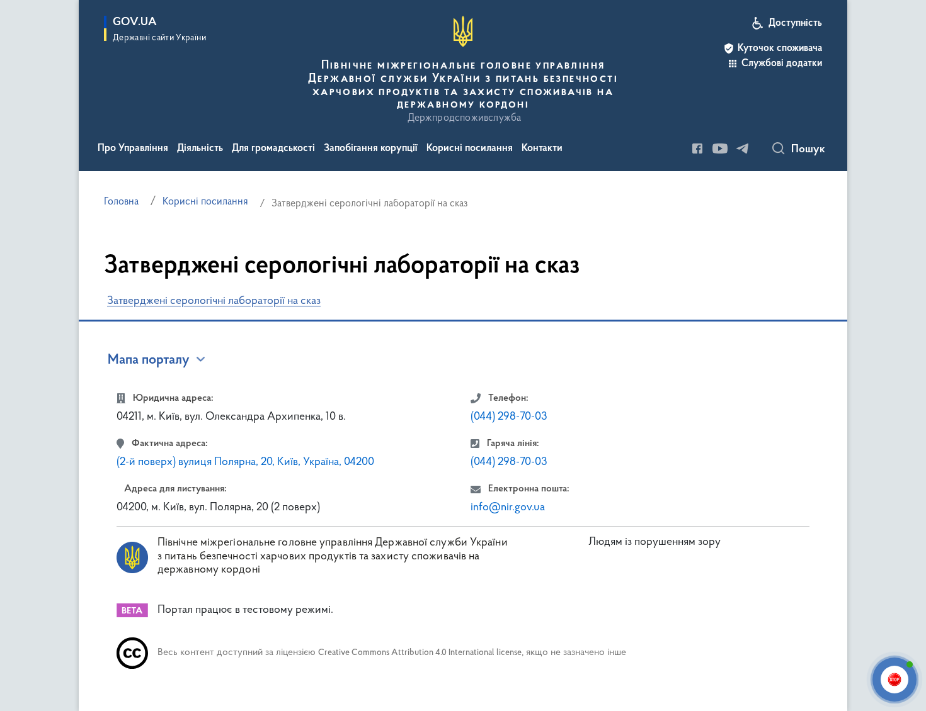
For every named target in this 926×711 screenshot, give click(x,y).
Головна (121, 202)
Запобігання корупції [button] (371, 148)
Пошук (808, 149)
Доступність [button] (795, 23)
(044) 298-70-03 (509, 417)
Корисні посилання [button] (469, 148)
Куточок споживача (780, 48)
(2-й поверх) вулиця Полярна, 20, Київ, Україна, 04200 (245, 462)
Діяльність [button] (200, 148)
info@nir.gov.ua (508, 507)
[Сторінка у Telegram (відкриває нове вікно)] (742, 148)
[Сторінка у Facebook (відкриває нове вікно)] (697, 148)
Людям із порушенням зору (654, 542)
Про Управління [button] (133, 148)
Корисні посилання (205, 202)
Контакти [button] (542, 148)
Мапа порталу (149, 360)
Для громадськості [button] (273, 148)
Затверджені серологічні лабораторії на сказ (214, 301)
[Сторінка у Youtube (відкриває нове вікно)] (720, 148)
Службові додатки (781, 64)
